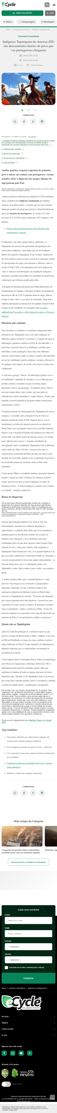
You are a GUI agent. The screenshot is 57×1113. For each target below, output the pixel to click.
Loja (51, 13)
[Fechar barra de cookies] (53, 1108)
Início (8, 29)
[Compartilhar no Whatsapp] (15, 121)
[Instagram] (12, 1053)
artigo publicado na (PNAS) (28, 312)
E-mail (7, 915)
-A (35, 110)
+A (29, 110)
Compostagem (28, 22)
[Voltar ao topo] (52, 1097)
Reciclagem (49, 22)
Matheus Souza (35, 720)
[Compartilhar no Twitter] (33, 121)
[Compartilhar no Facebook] (24, 121)
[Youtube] (21, 1053)
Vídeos (9, 22)
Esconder (32, 137)
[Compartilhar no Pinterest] (42, 121)
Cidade (8, 954)
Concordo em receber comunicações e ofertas (26, 967)
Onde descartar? (24, 13)
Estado (8, 941)
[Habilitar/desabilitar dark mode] (22, 110)
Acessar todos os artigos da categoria (28, 862)
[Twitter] (29, 1053)
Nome (7, 928)
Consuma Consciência (21, 29)
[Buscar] (47, 4)
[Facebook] (4, 1053)
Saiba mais (13, 1110)
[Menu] (54, 4)
